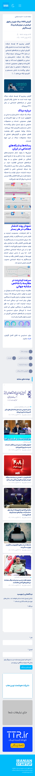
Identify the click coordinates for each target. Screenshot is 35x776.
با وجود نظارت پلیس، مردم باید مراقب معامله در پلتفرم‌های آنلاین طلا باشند (17, 581)
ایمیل (30, 649)
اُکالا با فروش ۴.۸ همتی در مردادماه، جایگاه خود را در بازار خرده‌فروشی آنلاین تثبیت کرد (18, 478)
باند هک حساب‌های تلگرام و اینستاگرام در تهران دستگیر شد (18, 546)
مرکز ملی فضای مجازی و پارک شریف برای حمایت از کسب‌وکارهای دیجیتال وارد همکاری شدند (19, 512)
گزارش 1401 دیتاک (22, 371)
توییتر (9, 358)
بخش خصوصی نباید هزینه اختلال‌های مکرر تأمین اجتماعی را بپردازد (18, 410)
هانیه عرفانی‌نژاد (26, 415)
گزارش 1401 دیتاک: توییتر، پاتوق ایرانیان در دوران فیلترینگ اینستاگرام (18, 25)
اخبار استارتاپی (19, 17)
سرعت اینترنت (23, 364)
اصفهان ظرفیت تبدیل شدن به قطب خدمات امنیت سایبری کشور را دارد (18, 446)
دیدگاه (29, 606)
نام (30, 637)
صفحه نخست (27, 17)
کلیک (29, 338)
